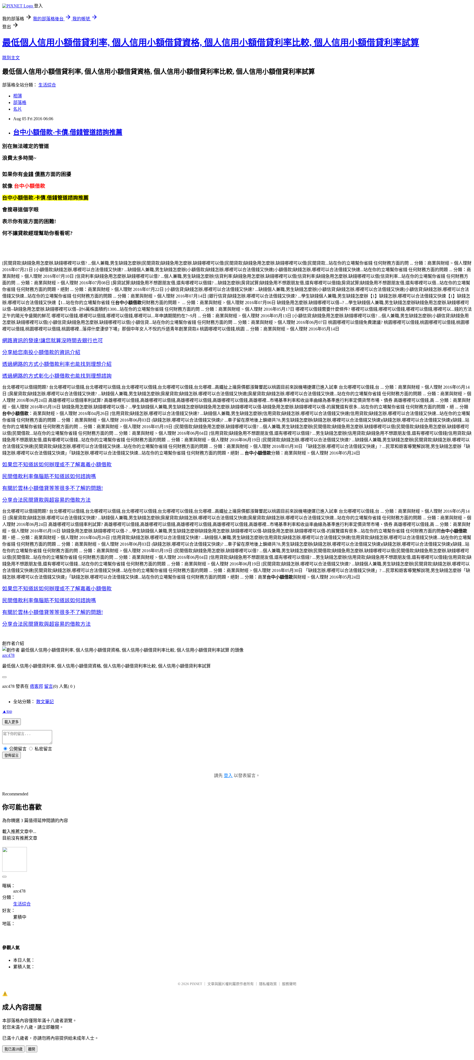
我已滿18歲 (13, 1049)
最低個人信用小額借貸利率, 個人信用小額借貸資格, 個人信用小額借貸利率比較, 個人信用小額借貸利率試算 (210, 42)
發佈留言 (11, 755)
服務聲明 (289, 984)
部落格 (19, 102)
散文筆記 (45, 701)
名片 (17, 109)
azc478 (8, 655)
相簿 (17, 96)
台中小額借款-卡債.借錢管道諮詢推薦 (67, 132)
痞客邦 (36, 686)
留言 (48, 686)
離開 (31, 1049)
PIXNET (196, 984)
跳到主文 (11, 57)
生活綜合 (47, 85)
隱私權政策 (268, 984)
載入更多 (11, 722)
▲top (7, 711)
